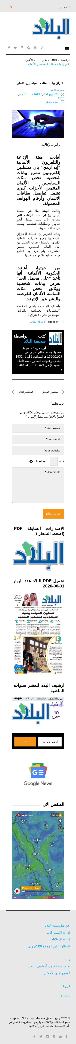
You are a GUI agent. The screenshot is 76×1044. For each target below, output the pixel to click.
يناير (44, 59)
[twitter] (15, 48)
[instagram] (22, 48)
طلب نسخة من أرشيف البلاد (49, 966)
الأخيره (29, 59)
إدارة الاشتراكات (58, 932)
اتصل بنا (65, 996)
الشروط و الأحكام (57, 973)
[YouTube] (35, 48)
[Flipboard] (42, 48)
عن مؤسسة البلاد (57, 925)
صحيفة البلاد (57, 90)
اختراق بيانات (37, 321)
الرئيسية (65, 59)
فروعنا (65, 986)
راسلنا (65, 959)
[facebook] (9, 48)
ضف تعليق (52, 101)
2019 (54, 59)
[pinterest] (29, 48)
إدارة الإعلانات (60, 939)
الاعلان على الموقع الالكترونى (48, 946)
